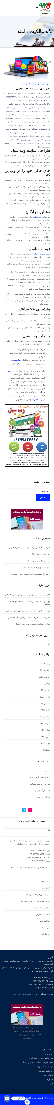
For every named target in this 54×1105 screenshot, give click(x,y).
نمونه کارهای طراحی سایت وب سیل (35, 901)
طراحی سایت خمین (29, 129)
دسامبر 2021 (44, 703)
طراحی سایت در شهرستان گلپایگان (20, 594)
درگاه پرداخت (45, 107)
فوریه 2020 (45, 743)
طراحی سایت (28, 125)
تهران (13, 100)
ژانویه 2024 (45, 663)
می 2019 (46, 750)
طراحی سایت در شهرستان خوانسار (29, 603)
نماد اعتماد (40, 143)
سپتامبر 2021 (44, 716)
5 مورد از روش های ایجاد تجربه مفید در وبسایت (30, 574)
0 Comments (11, 93)
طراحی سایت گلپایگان (42, 132)
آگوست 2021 (44, 723)
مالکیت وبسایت (38, 140)
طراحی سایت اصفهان (15, 125)
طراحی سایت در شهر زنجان (38, 560)
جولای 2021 (45, 730)
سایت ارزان (9, 118)
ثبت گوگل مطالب (35, 104)
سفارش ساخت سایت (20, 122)
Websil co (49, 1098)
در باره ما (46, 927)
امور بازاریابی (37, 100)
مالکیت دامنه (23, 136)
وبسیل (40, 147)
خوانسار (11, 104)
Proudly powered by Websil (18, 1098)
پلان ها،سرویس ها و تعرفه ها (38, 894)
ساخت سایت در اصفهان (23, 111)
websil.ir (46, 100)
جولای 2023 (45, 683)
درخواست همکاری (42, 907)
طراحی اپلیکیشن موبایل (42, 125)
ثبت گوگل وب (24, 104)
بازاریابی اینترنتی (21, 100)
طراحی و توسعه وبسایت (41, 84)
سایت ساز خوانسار (35, 122)
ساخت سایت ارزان (38, 111)
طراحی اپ (9, 122)
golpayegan (29, 97)
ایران (30, 100)
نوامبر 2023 (45, 670)
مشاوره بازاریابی (27, 140)
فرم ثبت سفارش (43, 914)
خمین (16, 104)
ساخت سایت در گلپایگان (17, 115)
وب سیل (13, 143)
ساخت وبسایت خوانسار (27, 118)
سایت (16, 118)
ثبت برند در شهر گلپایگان (40, 554)
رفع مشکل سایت (25, 107)
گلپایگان (31, 136)
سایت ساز (46, 122)
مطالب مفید (45, 921)
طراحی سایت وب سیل (33, 88)
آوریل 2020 (45, 736)
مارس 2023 (45, 696)
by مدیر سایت (28, 93)
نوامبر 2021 (45, 710)
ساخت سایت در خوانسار (35, 115)
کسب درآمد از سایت (41, 790)
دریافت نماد (36, 107)
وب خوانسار (21, 143)
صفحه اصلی (45, 881)
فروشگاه (15, 132)
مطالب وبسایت (27, 84)
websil (47, 97)
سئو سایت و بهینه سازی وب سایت (36, 567)
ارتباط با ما (45, 934)
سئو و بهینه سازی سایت (40, 777)
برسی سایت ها (44, 770)
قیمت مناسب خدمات (41, 253)
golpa (20, 97)
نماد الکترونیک (31, 143)
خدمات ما (46, 887)
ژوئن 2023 (45, 690)
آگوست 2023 (44, 676)
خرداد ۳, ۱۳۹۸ (42, 93)
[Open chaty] (7, 1098)
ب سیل (37, 217)
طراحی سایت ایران (43, 129)
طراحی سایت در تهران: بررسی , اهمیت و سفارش (29, 547)
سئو (9, 370)
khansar (39, 97)
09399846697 (10, 97)
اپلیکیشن (17, 360)
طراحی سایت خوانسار (13, 129)
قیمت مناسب (39, 136)
